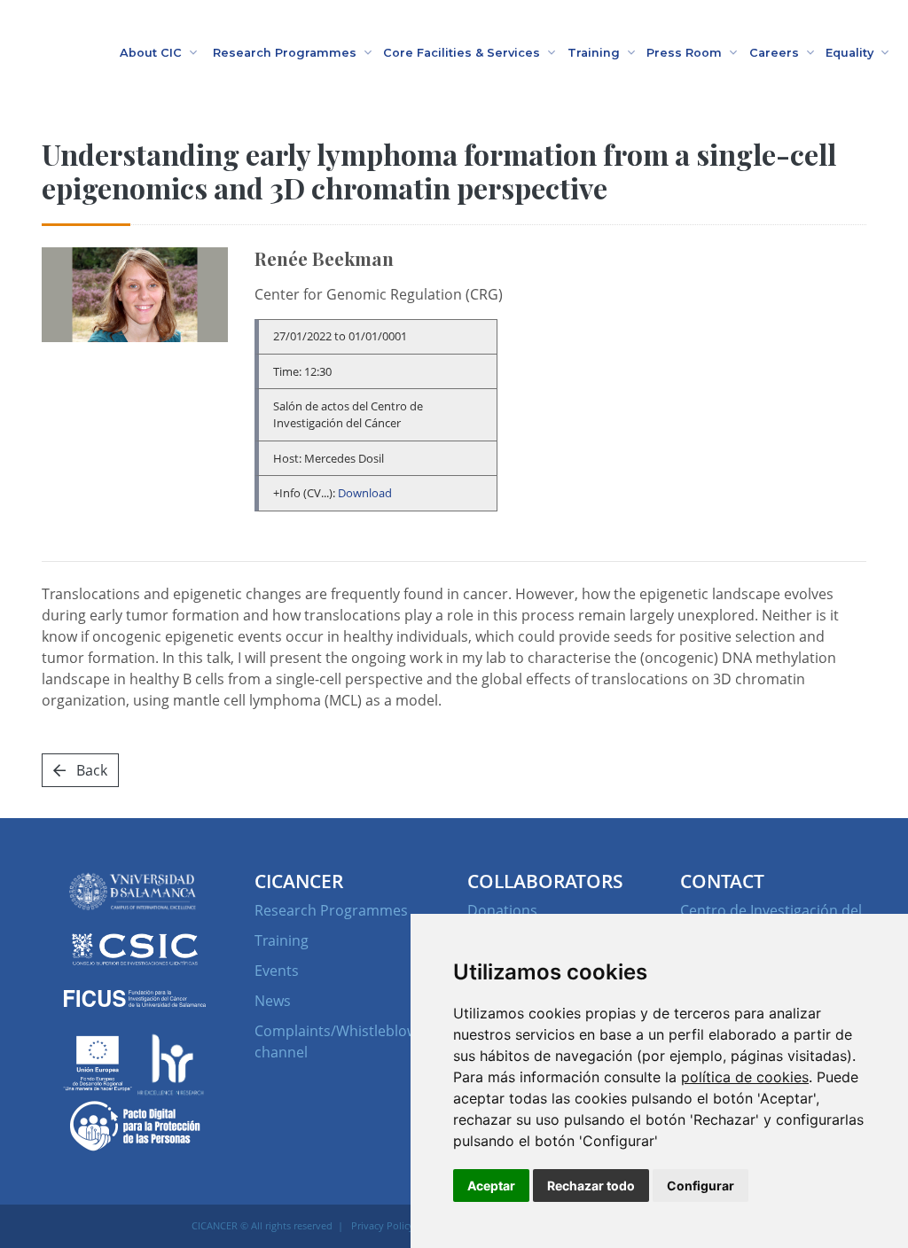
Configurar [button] (700, 1185)
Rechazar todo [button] (591, 1185)
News (272, 1000)
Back (90, 770)
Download (365, 493)
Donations (502, 910)
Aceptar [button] (491, 1185)
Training (281, 940)
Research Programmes (331, 910)
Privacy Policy (382, 1225)
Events (276, 970)
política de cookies (745, 1077)
